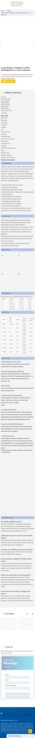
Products (9, 11)
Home (2, 11)
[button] (27, 613)
